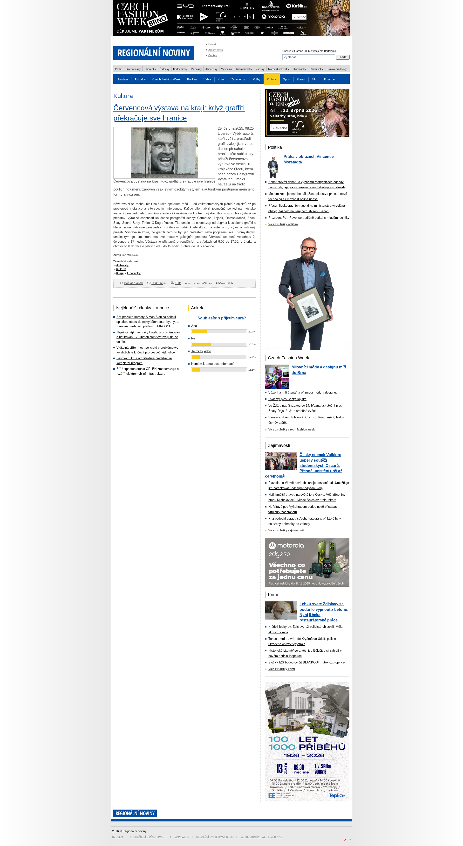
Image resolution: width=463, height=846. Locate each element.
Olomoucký (299, 69)
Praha (118, 69)
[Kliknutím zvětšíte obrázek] (164, 177)
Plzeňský (196, 69)
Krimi (221, 79)
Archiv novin (215, 50)
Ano (194, 326)
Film (314, 79)
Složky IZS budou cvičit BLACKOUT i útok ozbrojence (306, 662)
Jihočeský (211, 69)
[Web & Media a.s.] (347, 841)
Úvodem (122, 79)
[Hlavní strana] (153, 62)
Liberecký (150, 69)
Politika (192, 79)
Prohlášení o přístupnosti (148, 837)
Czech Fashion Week (166, 79)
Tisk (178, 283)
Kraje (119, 273)
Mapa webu (182, 837)
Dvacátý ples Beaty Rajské (287, 399)
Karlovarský (180, 69)
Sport (286, 79)
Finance (329, 79)
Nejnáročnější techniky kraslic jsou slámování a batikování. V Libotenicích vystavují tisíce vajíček (148, 337)
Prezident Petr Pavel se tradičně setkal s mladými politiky (308, 217)
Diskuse (157, 283)
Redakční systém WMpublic (214, 837)
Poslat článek (133, 283)
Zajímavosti (238, 79)
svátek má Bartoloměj (323, 50)
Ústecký (165, 69)
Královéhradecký (337, 69)
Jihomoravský (244, 69)
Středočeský (133, 69)
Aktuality (140, 79)
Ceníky (212, 55)
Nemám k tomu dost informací (212, 364)
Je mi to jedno (201, 351)
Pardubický (316, 69)
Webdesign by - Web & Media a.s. (262, 837)
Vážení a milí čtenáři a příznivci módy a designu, (302, 392)
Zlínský (260, 69)
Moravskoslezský (278, 69)
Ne (193, 338)
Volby (256, 79)
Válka (207, 79)
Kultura (271, 79)
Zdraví (301, 79)
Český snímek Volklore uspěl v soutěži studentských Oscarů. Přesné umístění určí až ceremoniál (303, 465)
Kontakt (212, 44)
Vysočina (226, 69)
